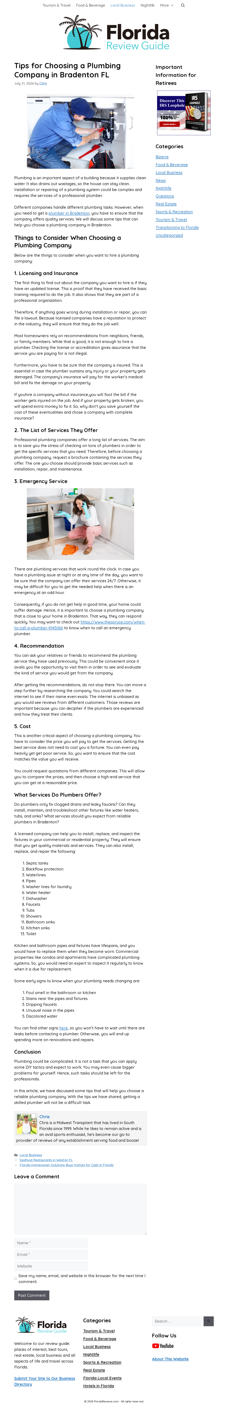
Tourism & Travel (57, 5)
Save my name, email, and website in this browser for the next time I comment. (82, 1278)
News (161, 180)
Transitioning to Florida (177, 227)
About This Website (170, 1358)
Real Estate (166, 203)
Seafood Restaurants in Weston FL (46, 1160)
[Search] (209, 1321)
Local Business (123, 5)
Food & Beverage (90, 5)
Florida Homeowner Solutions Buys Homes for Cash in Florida (66, 1165)
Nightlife (147, 5)
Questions (165, 196)
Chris (44, 1116)
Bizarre (162, 156)
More (164, 5)
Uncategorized (169, 235)
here (63, 1027)
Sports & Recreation (174, 211)
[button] (183, 5)
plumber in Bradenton (68, 213)
